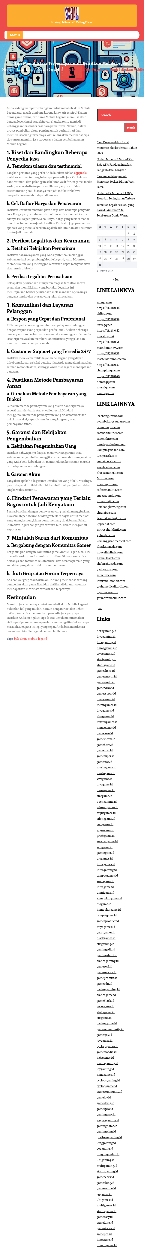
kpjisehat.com (106, 524)
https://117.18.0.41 (108, 342)
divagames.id (105, 710)
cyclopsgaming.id (108, 1080)
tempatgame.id (107, 915)
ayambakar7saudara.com (113, 421)
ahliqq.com (104, 313)
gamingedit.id (106, 949)
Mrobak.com (105, 478)
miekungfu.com (107, 484)
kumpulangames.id (109, 898)
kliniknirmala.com (109, 546)
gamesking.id (105, 1182)
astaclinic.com (106, 575)
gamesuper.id (106, 756)
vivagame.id (104, 778)
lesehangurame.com (110, 415)
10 (99, 246)
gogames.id (104, 1194)
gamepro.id (104, 1234)
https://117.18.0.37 (108, 364)
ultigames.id (105, 1199)
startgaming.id (106, 659)
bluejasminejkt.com (110, 472)
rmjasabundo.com (109, 495)
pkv (99, 608)
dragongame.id (107, 1245)
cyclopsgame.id (107, 1086)
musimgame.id (106, 767)
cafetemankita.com (109, 489)
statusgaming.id (107, 1171)
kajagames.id (105, 1057)
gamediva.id (105, 750)
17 (100, 252)
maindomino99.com (110, 347)
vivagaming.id (106, 653)
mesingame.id (106, 773)
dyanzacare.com (107, 592)
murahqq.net (105, 336)
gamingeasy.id (106, 1114)
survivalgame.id (107, 841)
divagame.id (105, 784)
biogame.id (104, 904)
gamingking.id (106, 1131)
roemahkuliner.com (110, 433)
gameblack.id (105, 1000)
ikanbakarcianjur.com (111, 518)
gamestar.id (104, 761)
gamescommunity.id (110, 1029)
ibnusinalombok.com (111, 581)
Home (6, 69)
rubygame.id (105, 824)
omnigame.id (105, 892)
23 (134, 252)
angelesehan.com (108, 467)
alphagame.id (106, 1012)
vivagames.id (105, 716)
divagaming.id (106, 636)
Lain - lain (25, 69)
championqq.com (108, 370)
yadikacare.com (107, 569)
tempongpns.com (108, 427)
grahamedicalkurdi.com (112, 586)
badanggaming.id (108, 989)
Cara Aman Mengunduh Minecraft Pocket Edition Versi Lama (115, 181)
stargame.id (104, 795)
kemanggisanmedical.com (114, 541)
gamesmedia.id (107, 1052)
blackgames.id (106, 938)
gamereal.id (104, 966)
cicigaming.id (105, 943)
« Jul (116, 279)
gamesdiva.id (105, 688)
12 (111, 246)
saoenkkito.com (107, 438)
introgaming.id (107, 870)
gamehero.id (105, 744)
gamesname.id (106, 1188)
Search (105, 115)
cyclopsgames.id (107, 1046)
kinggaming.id (106, 1143)
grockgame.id (106, 835)
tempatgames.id (107, 875)
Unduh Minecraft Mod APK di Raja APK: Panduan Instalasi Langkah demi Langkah (115, 164)
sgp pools (80, 172)
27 (117, 258)
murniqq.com (106, 387)
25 (105, 258)
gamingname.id (107, 1126)
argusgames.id (106, 813)
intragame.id (105, 887)
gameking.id (105, 1222)
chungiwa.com (106, 512)
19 (111, 252)
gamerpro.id (105, 1109)
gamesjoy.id (104, 1034)
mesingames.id (107, 705)
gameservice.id (106, 972)
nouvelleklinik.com (110, 552)
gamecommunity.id (109, 1091)
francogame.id (106, 995)
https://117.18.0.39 (108, 319)
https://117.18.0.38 (108, 353)
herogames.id (106, 699)
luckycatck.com (107, 455)
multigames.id (106, 1205)
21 (123, 252)
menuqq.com (105, 393)
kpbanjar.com (106, 535)
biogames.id (105, 858)
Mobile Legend (48, 69)
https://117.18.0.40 (108, 376)
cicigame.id (104, 1017)
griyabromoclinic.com (111, 598)
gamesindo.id (106, 682)
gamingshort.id (107, 955)
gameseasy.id (105, 1177)
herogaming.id (106, 630)
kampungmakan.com (111, 450)
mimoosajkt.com (108, 501)
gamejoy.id (104, 1097)
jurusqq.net (104, 325)
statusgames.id (106, 1211)
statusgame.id (106, 665)
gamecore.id (105, 733)
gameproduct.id (107, 978)
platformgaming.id (109, 1137)
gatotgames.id (106, 932)
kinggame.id (105, 1239)
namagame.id (106, 790)
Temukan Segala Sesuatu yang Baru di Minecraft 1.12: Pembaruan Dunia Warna (115, 210)
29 (128, 258)
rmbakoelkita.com (109, 461)
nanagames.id (106, 1074)
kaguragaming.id (108, 1120)
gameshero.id (106, 670)
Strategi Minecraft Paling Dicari (72, 22)
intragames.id (106, 864)
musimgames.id (107, 722)
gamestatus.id (106, 1228)
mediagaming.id (107, 1063)
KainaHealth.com (108, 558)
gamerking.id (105, 1103)
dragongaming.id (108, 1154)
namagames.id (106, 727)
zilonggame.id (106, 818)
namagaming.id (107, 648)
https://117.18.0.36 (108, 308)
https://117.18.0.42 (108, 330)
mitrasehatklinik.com (111, 529)
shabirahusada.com (110, 563)
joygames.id (104, 1040)
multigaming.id (107, 1165)
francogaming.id (108, 961)
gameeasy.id (105, 1216)
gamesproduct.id (108, 921)
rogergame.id (105, 1006)
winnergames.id (107, 807)
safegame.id (104, 847)
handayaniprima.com (111, 444)
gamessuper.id (106, 693)
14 (123, 246)
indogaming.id (106, 642)
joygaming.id (105, 1069)
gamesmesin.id (107, 676)
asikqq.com (104, 302)
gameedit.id (104, 983)
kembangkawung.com (111, 506)
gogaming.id (105, 1148)
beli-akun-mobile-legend (30, 638)
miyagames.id (106, 926)
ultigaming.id (106, 1160)
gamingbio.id (105, 852)
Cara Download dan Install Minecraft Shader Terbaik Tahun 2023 (117, 147)
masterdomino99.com (111, 359)
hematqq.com (106, 381)
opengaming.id (107, 801)
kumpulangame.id (109, 909)
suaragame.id (105, 881)
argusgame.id (105, 830)
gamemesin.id (106, 739)
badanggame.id (107, 1023)
